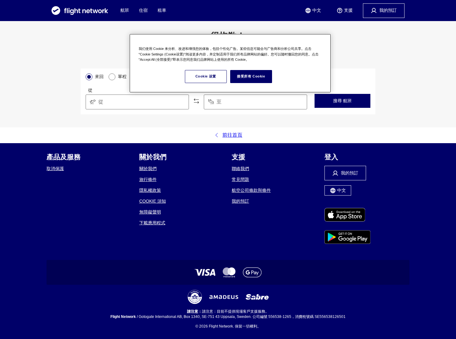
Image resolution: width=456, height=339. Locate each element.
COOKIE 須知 (152, 201)
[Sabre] (257, 297)
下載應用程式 (152, 222)
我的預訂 (240, 201)
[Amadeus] (223, 297)
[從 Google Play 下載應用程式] (347, 237)
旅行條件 (148, 179)
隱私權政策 (150, 190)
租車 (162, 10)
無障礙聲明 (150, 211)
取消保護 (55, 168)
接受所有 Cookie (251, 76)
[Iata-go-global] (195, 297)
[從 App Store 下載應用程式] (347, 215)
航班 (124, 10)
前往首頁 (232, 135)
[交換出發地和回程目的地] (196, 101)
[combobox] (137, 102)
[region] (230, 63)
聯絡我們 (240, 168)
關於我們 (148, 168)
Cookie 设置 (205, 76)
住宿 (143, 10)
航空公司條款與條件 (251, 190)
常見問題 (240, 179)
